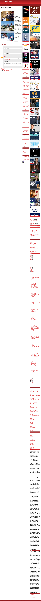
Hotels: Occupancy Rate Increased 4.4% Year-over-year (26, 160)
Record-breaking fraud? (33, 408)
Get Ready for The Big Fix (33, 231)
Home (11, 69)
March (31, 381)
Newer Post (2, 69)
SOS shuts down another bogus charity (35, 337)
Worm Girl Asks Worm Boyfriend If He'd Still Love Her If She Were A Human (26, 113)
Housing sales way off (33, 293)
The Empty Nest (25, 76)
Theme (11, 600)
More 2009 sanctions (32, 597)
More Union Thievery (33, 285)
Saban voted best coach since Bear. (35, 324)
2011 (31, 268)
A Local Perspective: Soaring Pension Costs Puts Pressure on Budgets (26, 129)
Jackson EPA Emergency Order (33, 251)
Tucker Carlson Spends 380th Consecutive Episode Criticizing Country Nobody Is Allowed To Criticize (25, 116)
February (32, 382)
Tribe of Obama (32, 414)
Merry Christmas (32, 291)
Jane (4, 56)
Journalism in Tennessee (33, 363)
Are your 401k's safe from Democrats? (34, 411)
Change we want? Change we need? (35, 336)
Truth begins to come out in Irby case (34, 402)
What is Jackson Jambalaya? (33, 424)
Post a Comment (3, 68)
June (31, 378)
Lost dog (32, 304)
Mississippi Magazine (32, 440)
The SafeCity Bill (32, 419)
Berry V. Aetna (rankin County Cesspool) (34, 415)
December (32, 271)
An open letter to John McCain (33, 410)
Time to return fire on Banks (33, 398)
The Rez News (32, 438)
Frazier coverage (32, 244)
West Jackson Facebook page (33, 434)
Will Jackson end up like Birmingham (34, 407)
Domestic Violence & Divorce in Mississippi (35, 422)
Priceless (32, 310)
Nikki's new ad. (32, 297)
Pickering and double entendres (34, 343)
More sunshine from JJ (33, 283)
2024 (31, 256)
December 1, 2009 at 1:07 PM (7, 59)
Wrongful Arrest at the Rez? (33, 236)
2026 (31, 254)
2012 (31, 267)
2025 (31, 255)
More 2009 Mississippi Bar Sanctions (35, 316)
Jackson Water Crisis (32, 252)
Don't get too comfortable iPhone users (35, 328)
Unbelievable (32, 318)
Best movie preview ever (33, 296)
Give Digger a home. (33, 364)
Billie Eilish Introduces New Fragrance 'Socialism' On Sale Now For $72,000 (26, 122)
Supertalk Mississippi (32, 448)
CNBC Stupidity (32, 329)
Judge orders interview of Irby (33, 403)
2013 (31, 266)
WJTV (31, 435)
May (31, 379)
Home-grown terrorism (33, 338)
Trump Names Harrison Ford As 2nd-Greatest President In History (25, 119)
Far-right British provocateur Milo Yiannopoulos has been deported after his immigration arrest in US (25, 98)
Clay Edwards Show (32, 446)
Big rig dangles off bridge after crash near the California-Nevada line (26, 109)
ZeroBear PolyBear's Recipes (33, 240)
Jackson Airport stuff (32, 250)
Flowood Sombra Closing (26, 138)
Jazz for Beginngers (32, 426)
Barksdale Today (32, 447)
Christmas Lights (33, 339)
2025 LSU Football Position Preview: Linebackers (25, 142)
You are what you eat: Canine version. (35, 327)
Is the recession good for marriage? (35, 294)
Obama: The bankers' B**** (34, 326)
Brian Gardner (14, 600)
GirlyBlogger (26, 600)
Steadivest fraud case (32, 247)
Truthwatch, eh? (32, 423)
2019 (31, 261)
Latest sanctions (32, 594)
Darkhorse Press (32, 444)
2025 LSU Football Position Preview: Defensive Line (25, 144)
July (31, 377)
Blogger (37, 600)
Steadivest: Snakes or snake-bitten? (34, 404)
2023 (31, 257)
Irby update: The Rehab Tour (34, 362)
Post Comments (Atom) (6, 70)
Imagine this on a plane (33, 284)
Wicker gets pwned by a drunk (34, 286)
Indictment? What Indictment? (33, 230)
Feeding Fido (32, 361)
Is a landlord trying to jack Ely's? (34, 309)
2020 (31, 260)
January (32, 383)
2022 (31, 258)
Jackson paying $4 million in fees (34, 406)
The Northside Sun (32, 436)
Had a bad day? (32, 272)
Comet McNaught (33, 317)
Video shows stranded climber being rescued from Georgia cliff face (25, 103)
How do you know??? (32, 223)
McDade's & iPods (33, 352)
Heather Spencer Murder (33, 246)
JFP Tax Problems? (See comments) (34, 418)
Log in (39, 600)
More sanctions (32, 595)
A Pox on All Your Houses (33, 430)
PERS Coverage (32, 242)
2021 (31, 259)
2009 (31, 270)
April (31, 380)
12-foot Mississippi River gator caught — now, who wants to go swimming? (26, 101)
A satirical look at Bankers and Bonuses (35, 355)
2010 (31, 269)
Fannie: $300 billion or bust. (34, 325)
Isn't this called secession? (33, 420)
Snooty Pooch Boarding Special (34, 276)
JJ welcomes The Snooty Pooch (34, 356)
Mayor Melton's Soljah (32, 427)
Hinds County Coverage (33, 243)
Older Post (20, 69)
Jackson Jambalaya (6, 1)
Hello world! (24, 152)
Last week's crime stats (33, 292)
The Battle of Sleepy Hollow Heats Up (34, 232)
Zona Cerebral (21, 600)
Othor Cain (31, 439)
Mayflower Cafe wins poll (33, 295)
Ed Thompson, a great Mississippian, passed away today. (11, 9)
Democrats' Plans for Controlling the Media (35, 412)
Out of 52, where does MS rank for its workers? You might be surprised (26, 80)
